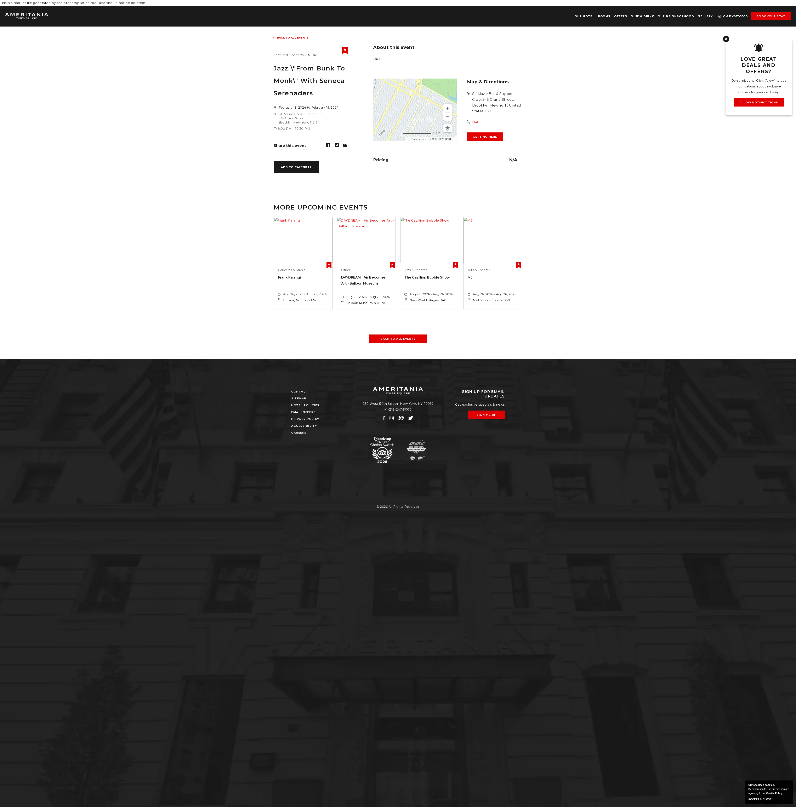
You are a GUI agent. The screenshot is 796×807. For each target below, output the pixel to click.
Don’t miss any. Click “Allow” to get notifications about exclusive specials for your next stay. (758, 86)
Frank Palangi (289, 277)
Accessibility (304, 425)
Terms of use (418, 139)
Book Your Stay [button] (770, 16)
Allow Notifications (758, 102)
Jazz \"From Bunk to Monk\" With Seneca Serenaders (309, 80)
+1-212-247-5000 (735, 16)
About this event (394, 47)
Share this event (290, 145)
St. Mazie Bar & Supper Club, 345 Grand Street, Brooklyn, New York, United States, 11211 (496, 102)
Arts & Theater (415, 270)
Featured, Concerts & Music (295, 55)
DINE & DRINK (642, 16)
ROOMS (604, 16)
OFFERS (620, 16)
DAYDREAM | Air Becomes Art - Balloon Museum (363, 280)
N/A (475, 122)
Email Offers (303, 412)
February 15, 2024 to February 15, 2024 (309, 107)
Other (345, 270)
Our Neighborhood (676, 16)
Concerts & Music (291, 270)
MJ (470, 277)
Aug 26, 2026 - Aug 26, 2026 (304, 294)
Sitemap (298, 398)
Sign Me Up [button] (489, 416)
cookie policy (774, 793)
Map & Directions (488, 82)
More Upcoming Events (321, 207)
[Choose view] (447, 128)
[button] (301, 118)
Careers (299, 432)
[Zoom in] (447, 108)
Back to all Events (293, 37)
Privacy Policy (305, 418)
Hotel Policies (305, 405)
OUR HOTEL (584, 16)
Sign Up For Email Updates (483, 394)
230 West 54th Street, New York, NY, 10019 (398, 404)
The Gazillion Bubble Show (427, 277)
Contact (299, 391)
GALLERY (705, 16)
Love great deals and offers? (758, 65)
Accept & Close (760, 799)
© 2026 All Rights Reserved (398, 507)
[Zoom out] (447, 117)
